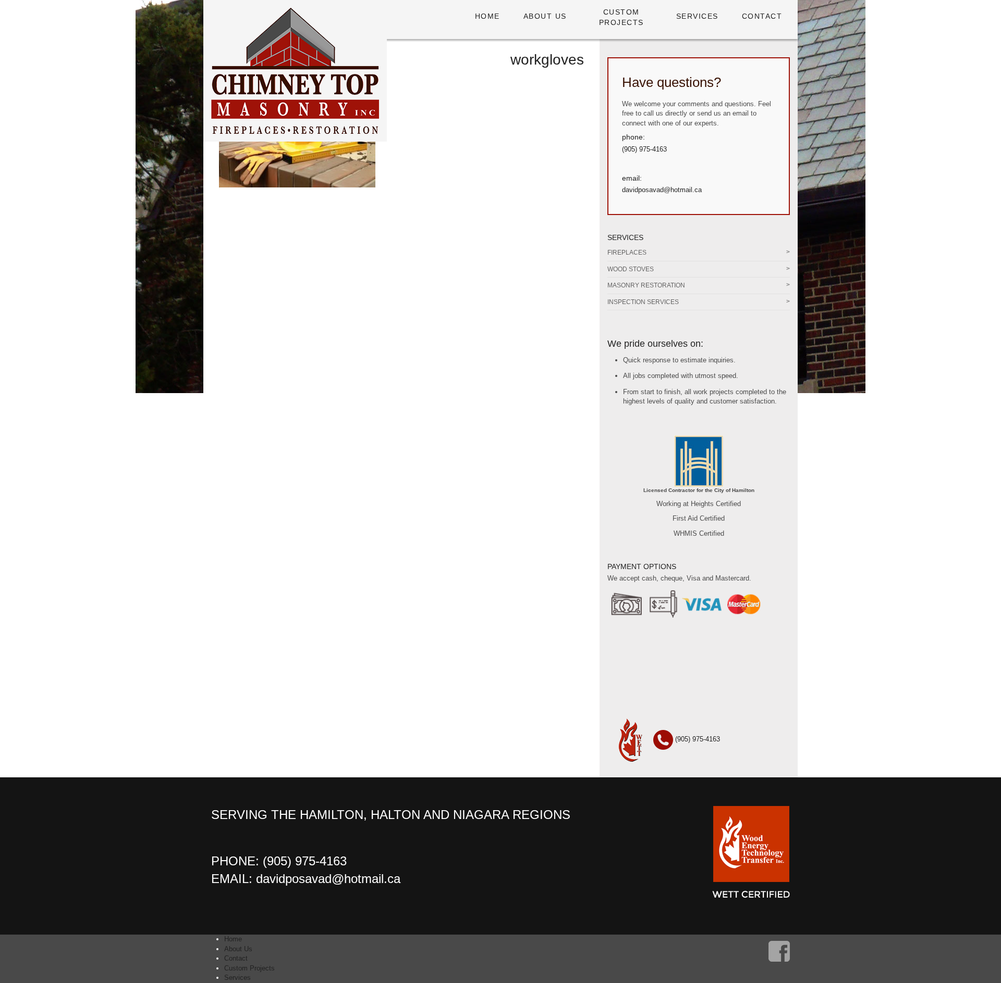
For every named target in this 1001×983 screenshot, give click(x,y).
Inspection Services (643, 302)
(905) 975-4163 (644, 149)
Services (697, 16)
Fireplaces (626, 252)
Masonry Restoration (646, 285)
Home (487, 16)
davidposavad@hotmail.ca (662, 190)
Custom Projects (621, 17)
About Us (545, 16)
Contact (762, 16)
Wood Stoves (630, 269)
